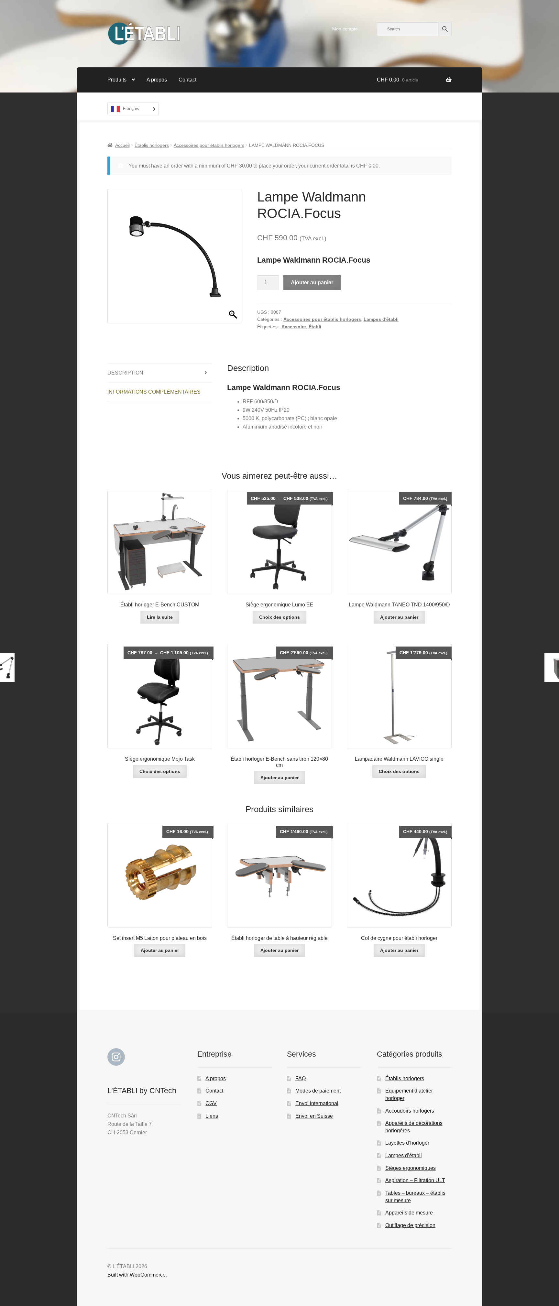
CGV (211, 1103)
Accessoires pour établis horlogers (209, 145)
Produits (116, 79)
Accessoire (293, 326)
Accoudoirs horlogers (409, 1111)
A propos (157, 79)
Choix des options (279, 617)
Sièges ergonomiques (410, 1168)
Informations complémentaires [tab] (154, 392)
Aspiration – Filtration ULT (415, 1180)
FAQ (300, 1078)
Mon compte (345, 28)
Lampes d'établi (381, 319)
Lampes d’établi (403, 1155)
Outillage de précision (410, 1225)
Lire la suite (160, 617)
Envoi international (316, 1103)
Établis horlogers (152, 145)
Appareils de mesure (409, 1212)
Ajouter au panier (312, 282)
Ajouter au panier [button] (399, 617)
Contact (187, 79)
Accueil (122, 145)
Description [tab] (125, 372)
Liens (211, 1116)
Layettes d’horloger (407, 1143)
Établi (315, 326)
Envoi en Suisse (314, 1116)
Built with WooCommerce (136, 1275)
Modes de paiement (318, 1091)
